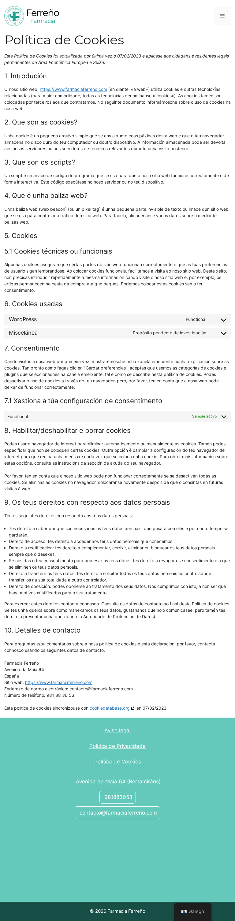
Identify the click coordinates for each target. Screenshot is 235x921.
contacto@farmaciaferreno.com (117, 813)
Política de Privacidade (117, 746)
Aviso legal (117, 730)
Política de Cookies (117, 762)
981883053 (117, 797)
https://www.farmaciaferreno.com (73, 89)
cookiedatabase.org (110, 708)
